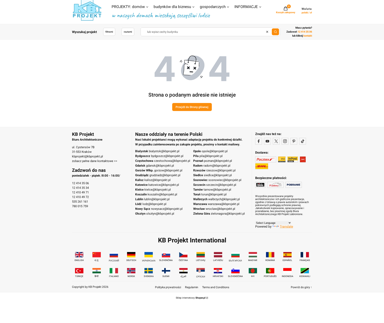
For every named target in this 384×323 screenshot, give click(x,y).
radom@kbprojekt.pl (216, 165)
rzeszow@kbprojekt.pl (221, 170)
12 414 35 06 (80, 183)
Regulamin (191, 287)
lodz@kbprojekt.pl (154, 204)
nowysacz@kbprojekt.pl (167, 209)
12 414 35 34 (80, 188)
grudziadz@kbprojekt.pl (164, 175)
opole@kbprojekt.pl (215, 151)
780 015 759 (80, 206)
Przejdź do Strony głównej (192, 107)
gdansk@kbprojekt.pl (160, 165)
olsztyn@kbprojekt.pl (160, 213)
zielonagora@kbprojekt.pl (228, 213)
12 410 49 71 (80, 192)
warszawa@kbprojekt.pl (223, 204)
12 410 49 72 (80, 197)
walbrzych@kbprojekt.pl (224, 199)
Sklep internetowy (190, 297)
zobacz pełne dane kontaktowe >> (94, 161)
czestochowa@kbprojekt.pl (172, 161)
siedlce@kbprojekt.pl (218, 175)
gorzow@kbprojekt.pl (168, 170)
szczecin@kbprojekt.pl (221, 185)
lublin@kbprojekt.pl (157, 199)
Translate (286, 226)
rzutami (128, 31)
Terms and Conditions (215, 287)
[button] (130, 7)
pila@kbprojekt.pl (211, 156)
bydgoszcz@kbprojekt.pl (167, 156)
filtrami (109, 31)
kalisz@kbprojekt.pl (157, 180)
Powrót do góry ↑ (301, 287)
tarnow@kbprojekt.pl (217, 189)
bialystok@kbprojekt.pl (164, 151)
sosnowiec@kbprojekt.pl (224, 180)
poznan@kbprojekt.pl (218, 161)
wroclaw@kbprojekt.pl (220, 209)
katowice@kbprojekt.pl (163, 185)
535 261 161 (80, 201)
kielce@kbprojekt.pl (157, 189)
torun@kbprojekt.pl (214, 194)
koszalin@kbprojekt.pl (162, 194)
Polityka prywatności (168, 287)
